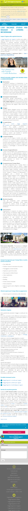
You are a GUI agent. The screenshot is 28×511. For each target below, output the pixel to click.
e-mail (12, 403)
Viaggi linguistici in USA (14, 503)
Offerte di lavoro (14, 475)
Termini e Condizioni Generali (14, 469)
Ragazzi (14, 19)
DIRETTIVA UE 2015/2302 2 (14, 479)
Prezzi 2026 (14, 24)
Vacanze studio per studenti (9, 416)
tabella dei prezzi (17, 249)
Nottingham (11, 336)
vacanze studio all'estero (6, 19)
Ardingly (25, 334)
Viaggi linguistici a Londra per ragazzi (12, 380)
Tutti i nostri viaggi (13, 124)
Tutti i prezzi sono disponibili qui (14, 54)
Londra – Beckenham (4, 24)
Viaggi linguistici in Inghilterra (14, 497)
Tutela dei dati (14, 471)
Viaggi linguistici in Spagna (14, 506)
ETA (6, 406)
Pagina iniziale (4, 419)
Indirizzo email (4, 445)
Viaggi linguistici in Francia (14, 508)
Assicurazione (14, 481)
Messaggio (3, 450)
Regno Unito (24, 19)
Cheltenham (4, 336)
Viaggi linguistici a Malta (14, 499)
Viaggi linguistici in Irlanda (14, 501)
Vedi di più (3, 16)
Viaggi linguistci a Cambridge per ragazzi (13, 385)
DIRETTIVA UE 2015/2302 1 (14, 477)
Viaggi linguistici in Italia (14, 510)
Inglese (18, 19)
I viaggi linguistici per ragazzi (8, 39)
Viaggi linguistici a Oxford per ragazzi (12, 382)
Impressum (14, 473)
